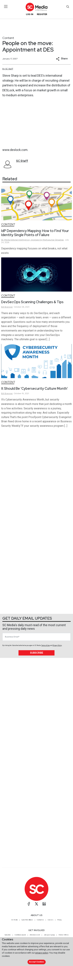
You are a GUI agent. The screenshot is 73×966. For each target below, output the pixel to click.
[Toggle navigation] (6, 6)
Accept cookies (36, 962)
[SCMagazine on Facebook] (29, 904)
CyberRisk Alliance (27, 920)
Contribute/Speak (20, 935)
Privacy (59, 920)
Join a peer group (49, 935)
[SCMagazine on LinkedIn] (44, 904)
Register (42, 14)
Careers (50, 920)
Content (8, 38)
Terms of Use (45, 645)
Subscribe (36, 652)
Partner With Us (64, 935)
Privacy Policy (57, 645)
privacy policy (41, 952)
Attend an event (35, 935)
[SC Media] (36, 7)
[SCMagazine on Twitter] (36, 904)
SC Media (14, 920)
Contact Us (40, 920)
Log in (29, 14)
